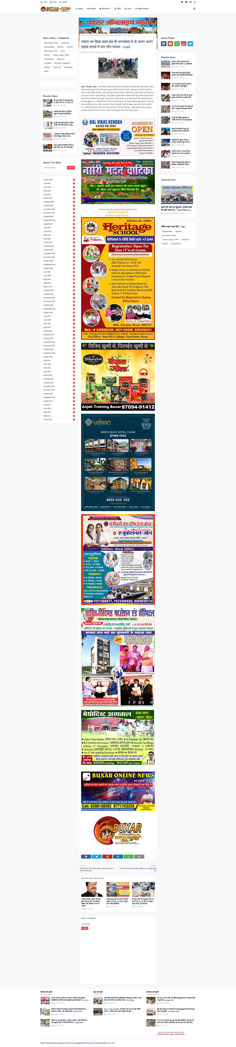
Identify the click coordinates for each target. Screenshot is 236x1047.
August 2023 (59, 312)
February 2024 (59, 290)
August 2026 (59, 180)
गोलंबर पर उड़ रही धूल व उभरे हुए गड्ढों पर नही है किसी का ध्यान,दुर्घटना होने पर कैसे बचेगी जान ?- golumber (69, 1021)
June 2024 (59, 276)
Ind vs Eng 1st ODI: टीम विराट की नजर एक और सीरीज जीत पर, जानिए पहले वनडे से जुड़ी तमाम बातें (122, 1010)
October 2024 (59, 261)
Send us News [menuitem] (143, 9)
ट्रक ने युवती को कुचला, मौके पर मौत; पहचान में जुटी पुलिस (182, 85)
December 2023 (59, 298)
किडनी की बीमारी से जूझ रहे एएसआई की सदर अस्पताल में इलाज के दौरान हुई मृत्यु (180, 130)
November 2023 (59, 301)
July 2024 (59, 272)
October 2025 (59, 216)
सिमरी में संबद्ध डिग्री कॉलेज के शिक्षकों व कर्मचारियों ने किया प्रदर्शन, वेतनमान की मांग (181, 163)
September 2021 (59, 397)
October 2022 (59, 349)
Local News (65, 43)
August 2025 (59, 224)
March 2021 (59, 419)
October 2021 (59, 394)
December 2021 (59, 386)
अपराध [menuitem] (129, 9)
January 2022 (59, 383)
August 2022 (59, 357)
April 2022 (59, 371)
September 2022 (59, 353)
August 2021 (59, 401)
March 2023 (59, 331)
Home (45, 2)
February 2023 (59, 335)
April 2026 (59, 194)
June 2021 (59, 408)
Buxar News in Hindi (51, 43)
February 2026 (59, 202)
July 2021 (59, 405)
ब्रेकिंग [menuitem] (119, 9)
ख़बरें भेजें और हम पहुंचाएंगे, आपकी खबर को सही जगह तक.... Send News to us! (176, 209)
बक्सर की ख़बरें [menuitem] (91, 9)
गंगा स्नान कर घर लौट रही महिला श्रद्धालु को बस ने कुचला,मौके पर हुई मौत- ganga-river (176, 999)
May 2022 (59, 368)
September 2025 (59, 220)
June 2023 (59, 320)
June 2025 (59, 231)
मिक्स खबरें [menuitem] (105, 9)
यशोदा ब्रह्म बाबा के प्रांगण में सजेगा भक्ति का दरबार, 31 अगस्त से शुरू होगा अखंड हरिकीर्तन (117, 901)
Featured (70, 47)
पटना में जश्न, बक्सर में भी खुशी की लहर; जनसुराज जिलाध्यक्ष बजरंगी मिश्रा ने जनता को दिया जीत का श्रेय (182, 107)
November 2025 (59, 213)
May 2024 (59, 279)
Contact (64, 2)
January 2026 (59, 205)
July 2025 (59, 228)
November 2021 (59, 390)
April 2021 (59, 416)
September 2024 (59, 264)
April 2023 (59, 327)
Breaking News (49, 47)
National (47, 67)
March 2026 (59, 198)
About (54, 2)
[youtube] (186, 2)
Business (60, 47)
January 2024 (59, 294)
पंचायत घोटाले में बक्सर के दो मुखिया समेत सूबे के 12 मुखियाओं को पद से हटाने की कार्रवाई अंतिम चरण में (182, 63)
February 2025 (59, 246)
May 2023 (59, 323)
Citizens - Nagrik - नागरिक (61, 55)
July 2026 (59, 183)
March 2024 (59, 287)
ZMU (171, 1034)
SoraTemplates (88, 1043)
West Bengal (68, 67)
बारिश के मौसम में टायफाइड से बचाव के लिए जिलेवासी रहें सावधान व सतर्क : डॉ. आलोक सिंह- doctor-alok (68, 1010)
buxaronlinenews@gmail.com (125, 209)
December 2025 (59, 209)
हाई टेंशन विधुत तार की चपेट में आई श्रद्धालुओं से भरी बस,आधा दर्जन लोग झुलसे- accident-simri (176, 1010)
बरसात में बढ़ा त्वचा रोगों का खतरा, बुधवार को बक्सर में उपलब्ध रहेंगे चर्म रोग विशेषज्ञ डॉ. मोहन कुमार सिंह (182, 96)
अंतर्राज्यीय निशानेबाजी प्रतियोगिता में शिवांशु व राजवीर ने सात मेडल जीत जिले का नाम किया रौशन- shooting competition (122, 999)
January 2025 (59, 250)
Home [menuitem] (80, 9)
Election (47, 55)
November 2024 (59, 257)
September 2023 (59, 309)
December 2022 (59, 342)
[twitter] (190, 2)
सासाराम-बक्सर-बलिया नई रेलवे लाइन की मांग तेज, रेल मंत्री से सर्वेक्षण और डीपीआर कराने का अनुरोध (90, 902)
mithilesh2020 (163, 1034)
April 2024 (59, 283)
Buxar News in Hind (50, 51)
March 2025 (59, 242)
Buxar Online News (89, 52)
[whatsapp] (177, 43)
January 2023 (59, 338)
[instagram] (194, 2)
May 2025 (59, 235)
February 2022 (59, 379)
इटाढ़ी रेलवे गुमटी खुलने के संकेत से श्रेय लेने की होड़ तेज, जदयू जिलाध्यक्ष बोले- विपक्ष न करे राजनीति (64, 124)
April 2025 (59, 239)
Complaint (47, 63)
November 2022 (59, 346)
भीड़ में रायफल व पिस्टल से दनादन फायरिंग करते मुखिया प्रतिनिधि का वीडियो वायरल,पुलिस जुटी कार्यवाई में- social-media (69, 999)
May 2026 (59, 191)
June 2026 (59, 187)
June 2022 (59, 364)
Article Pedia (180, 1034)
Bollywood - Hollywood (62, 63)
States (46, 71)
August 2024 (59, 268)
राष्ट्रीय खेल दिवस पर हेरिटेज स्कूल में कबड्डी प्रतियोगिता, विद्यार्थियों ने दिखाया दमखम (63, 112)
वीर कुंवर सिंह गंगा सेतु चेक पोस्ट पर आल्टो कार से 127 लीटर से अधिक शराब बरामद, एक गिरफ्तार (64, 101)
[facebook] (182, 2)
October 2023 (59, 305)
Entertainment (49, 59)
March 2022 (59, 375)
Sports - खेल (57, 67)
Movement (60, 59)
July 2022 (59, 360)
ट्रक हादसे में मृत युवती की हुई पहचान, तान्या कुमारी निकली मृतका (182, 74)
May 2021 (59, 412)
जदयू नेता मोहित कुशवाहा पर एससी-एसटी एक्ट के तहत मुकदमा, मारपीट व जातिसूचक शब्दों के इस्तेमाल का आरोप (182, 118)
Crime (63, 51)
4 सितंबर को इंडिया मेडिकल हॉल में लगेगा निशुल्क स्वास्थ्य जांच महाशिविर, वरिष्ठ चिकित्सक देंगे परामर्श (64, 135)
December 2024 (59, 253)
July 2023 (59, 316)
